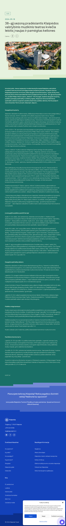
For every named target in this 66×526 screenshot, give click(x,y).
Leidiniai (7, 488)
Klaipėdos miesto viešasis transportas (46, 456)
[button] (63, 502)
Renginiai (7, 463)
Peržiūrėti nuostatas (57, 516)
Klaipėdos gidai (9, 467)
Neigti (43, 516)
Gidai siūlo (8, 471)
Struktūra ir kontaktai (11, 495)
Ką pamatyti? (9, 460)
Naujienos (38, 449)
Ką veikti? (8, 452)
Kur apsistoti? (9, 449)
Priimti (30, 516)
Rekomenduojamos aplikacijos (44, 471)
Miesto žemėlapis (40, 452)
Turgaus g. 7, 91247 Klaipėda (13, 424)
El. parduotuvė (9, 484)
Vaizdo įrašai (8, 491)
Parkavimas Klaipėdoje (41, 467)
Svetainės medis (10, 502)
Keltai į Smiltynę (39, 460)
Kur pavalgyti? (9, 456)
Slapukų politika (43, 521)
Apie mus (7, 499)
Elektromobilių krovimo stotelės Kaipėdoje (47, 463)
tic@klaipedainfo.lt (10, 431)
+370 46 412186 (9, 428)
